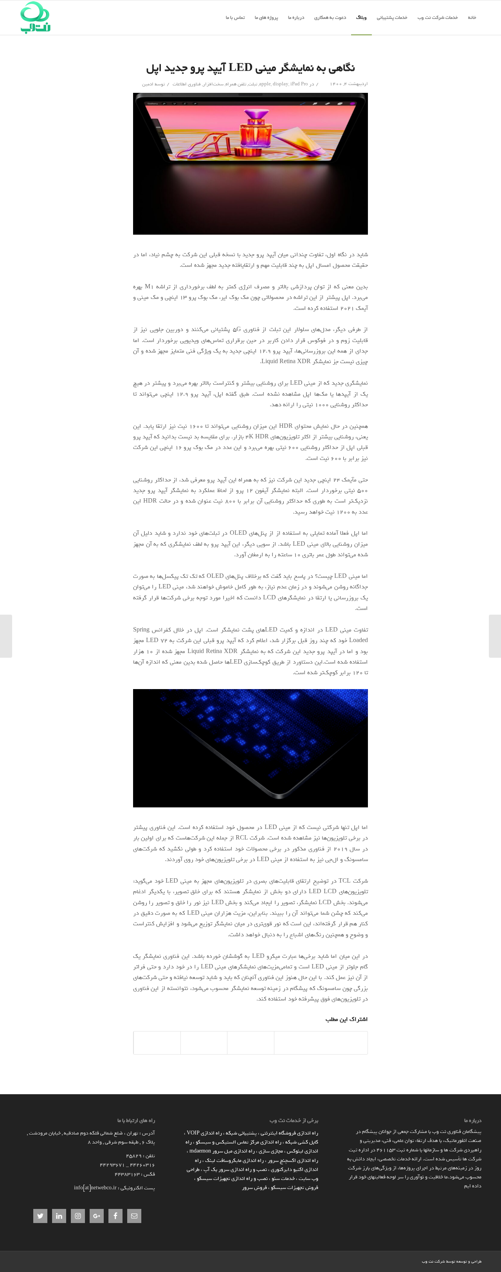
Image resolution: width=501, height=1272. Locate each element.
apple (265, 84)
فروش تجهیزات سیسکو (294, 1187)
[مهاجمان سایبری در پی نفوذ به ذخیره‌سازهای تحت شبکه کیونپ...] (495, 636)
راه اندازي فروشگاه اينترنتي (289, 1133)
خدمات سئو (283, 1178)
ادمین (147, 84)
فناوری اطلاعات (187, 84)
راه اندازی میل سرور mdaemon (222, 1151)
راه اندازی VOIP (204, 1133)
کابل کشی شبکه (301, 1142)
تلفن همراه (235, 84)
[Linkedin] (416, 1261)
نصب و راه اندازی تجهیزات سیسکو (232, 1178)
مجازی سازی (271, 1151)
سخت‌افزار (213, 84)
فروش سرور (254, 1187)
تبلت (252, 84)
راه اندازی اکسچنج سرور (293, 1160)
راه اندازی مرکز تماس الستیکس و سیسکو (238, 1142)
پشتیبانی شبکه (241, 1133)
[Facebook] (404, 1261)
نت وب (427, 1261)
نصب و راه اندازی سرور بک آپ (235, 1169)
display (280, 84)
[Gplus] (392, 1261)
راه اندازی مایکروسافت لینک (234, 1160)
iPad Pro (299, 84)
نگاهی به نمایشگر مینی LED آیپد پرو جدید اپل (250, 68)
